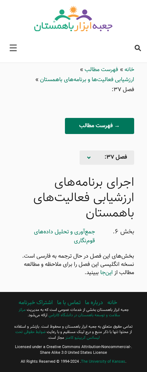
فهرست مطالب (100, 69)
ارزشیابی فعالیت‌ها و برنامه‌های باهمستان (86, 79)
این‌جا (106, 272)
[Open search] (137, 47)
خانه (128, 69)
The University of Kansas (103, 362)
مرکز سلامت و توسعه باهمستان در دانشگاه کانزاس (69, 313)
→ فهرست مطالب (99, 125)
